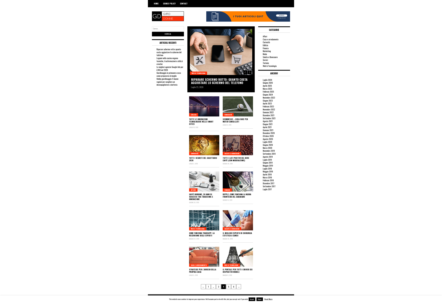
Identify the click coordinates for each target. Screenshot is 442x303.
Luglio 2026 (267, 79)
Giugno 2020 (268, 144)
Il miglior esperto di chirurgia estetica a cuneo (237, 234)
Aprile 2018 (267, 174)
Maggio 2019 (268, 165)
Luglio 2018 (267, 168)
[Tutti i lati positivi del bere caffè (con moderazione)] (238, 145)
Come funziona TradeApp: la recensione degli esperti (202, 234)
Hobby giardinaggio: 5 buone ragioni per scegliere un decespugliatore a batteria (167, 81)
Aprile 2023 (267, 103)
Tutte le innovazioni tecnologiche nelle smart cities (201, 121)
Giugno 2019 (268, 162)
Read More (268, 299)
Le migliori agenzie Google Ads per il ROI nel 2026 (170, 68)
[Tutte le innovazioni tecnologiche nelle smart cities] (204, 106)
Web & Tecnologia (198, 73)
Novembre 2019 (269, 150)
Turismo (266, 62)
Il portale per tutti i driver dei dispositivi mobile (238, 270)
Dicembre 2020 (269, 133)
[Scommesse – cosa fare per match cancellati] (238, 106)
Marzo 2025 (267, 88)
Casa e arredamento (199, 265)
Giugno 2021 (268, 124)
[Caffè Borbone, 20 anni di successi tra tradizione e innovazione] (204, 181)
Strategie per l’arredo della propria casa (202, 270)
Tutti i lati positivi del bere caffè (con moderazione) (236, 159)
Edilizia (193, 114)
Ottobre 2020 (268, 136)
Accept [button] (252, 299)
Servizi (265, 59)
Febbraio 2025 (268, 91)
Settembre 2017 (269, 186)
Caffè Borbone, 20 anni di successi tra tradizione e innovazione (201, 197)
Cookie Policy (169, 3)
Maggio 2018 (268, 171)
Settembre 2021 (269, 118)
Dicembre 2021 (268, 115)
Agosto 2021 (268, 121)
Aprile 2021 (267, 127)
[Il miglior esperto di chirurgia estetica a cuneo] (238, 220)
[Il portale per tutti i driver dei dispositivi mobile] (238, 257)
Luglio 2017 (267, 189)
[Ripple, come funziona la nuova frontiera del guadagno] (238, 181)
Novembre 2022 (269, 109)
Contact (184, 3)
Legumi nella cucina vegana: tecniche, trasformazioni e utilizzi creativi (170, 61)
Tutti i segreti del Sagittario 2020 (203, 159)
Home (156, 3)
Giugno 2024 (268, 94)
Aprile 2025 (267, 85)
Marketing (267, 51)
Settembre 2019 (269, 153)
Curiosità (228, 114)
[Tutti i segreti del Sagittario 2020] (204, 145)
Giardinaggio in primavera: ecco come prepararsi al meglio (169, 74)
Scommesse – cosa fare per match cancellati (235, 120)
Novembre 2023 (269, 97)
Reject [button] (260, 299)
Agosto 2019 (268, 156)
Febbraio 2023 (268, 106)
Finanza (227, 190)
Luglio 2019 (267, 159)
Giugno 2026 (268, 82)
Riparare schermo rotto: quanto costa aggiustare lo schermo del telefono (219, 81)
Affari (193, 190)
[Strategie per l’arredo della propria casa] (204, 257)
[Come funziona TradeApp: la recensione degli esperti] (204, 220)
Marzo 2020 (267, 147)
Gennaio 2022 (268, 112)
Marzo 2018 (267, 177)
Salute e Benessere (232, 153)
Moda (265, 54)
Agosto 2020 (268, 139)
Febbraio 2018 (268, 180)
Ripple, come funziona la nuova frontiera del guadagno (237, 195)
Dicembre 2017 (268, 183)
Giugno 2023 (268, 100)
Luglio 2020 (267, 141)
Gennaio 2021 (268, 130)
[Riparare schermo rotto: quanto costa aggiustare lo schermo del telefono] (221, 52)
